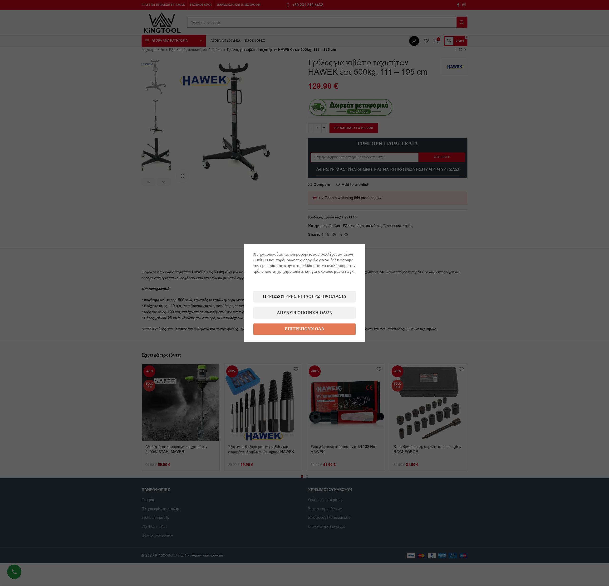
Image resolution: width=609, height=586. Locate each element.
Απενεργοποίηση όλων (304, 313)
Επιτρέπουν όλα (304, 329)
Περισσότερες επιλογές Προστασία (304, 297)
